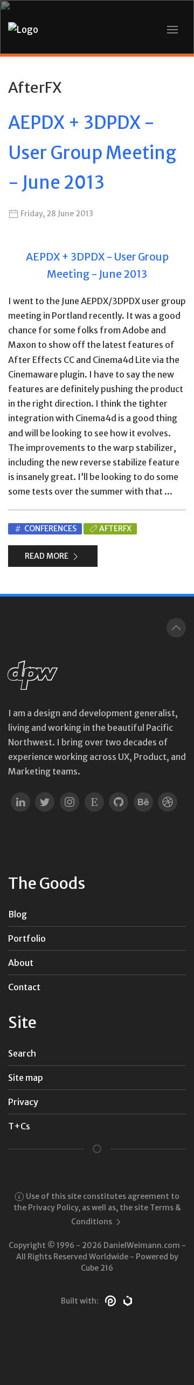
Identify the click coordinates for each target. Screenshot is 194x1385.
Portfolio (27, 938)
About (20, 962)
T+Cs (19, 1126)
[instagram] (69, 801)
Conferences (50, 528)
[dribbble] (168, 801)
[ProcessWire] (110, 1300)
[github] (118, 801)
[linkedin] (20, 801)
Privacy (23, 1101)
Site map (25, 1077)
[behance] (143, 801)
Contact (24, 987)
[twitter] (45, 801)
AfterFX (115, 528)
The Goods (46, 883)
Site (22, 1022)
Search (22, 1053)
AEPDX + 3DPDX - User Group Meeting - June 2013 (92, 153)
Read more (47, 556)
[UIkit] (127, 1300)
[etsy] (94, 801)
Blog (17, 914)
